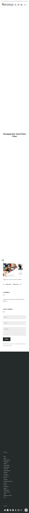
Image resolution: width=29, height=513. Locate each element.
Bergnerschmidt (7, 460)
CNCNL (5, 463)
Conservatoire (6, 465)
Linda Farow (6, 475)
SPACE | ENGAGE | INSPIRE (15, 279)
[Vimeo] (10, 510)
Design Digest (6, 467)
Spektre (5, 488)
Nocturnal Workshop (8, 481)
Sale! (5, 456)
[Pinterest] (13, 510)
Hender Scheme (7, 470)
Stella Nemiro (6, 490)
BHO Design (6, 461)
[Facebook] (8, 510)
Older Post (8, 284)
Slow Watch (6, 486)
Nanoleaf (5, 479)
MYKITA (5, 477)
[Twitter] (5, 510)
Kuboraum (6, 474)
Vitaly (5, 493)
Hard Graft (6, 468)
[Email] (21, 510)
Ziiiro (5, 497)
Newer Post (16, 284)
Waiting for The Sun (8, 495)
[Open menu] (21, 5)
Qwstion (5, 484)
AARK (5, 458)
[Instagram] (18, 510)
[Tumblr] (16, 510)
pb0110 (5, 483)
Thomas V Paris (7, 491)
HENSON (5, 472)
